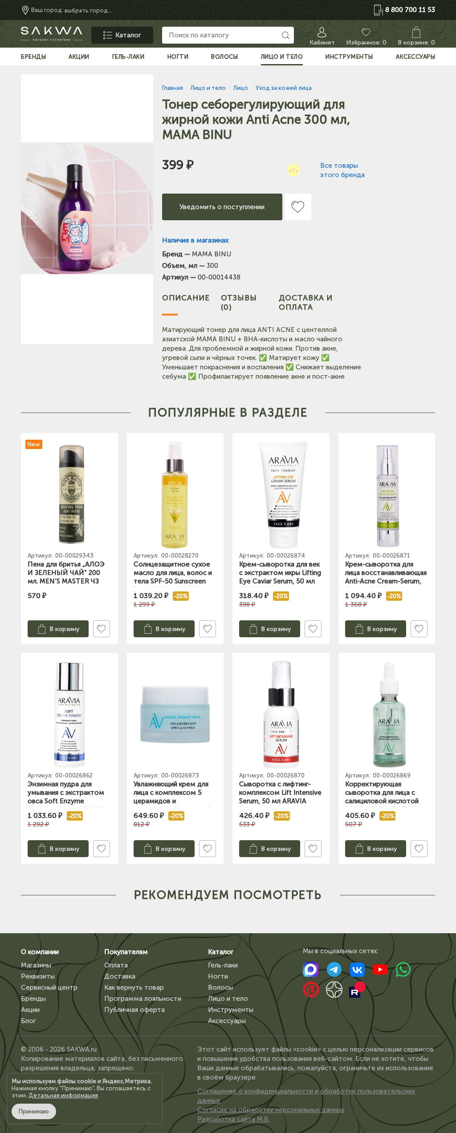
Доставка (119, 976)
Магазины (36, 965)
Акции (30, 1010)
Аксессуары (227, 1021)
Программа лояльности (142, 999)
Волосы (220, 987)
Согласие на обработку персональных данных (270, 1110)
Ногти (218, 976)
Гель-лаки (223, 965)
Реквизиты (38, 976)
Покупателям (126, 952)
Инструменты (230, 1010)
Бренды (33, 999)
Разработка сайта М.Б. (233, 1119)
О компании (40, 952)
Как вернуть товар (134, 987)
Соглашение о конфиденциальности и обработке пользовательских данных (306, 1096)
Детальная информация (63, 1095)
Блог (28, 1021)
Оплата (116, 965)
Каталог (221, 952)
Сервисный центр (49, 987)
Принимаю (34, 1111)
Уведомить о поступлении (222, 207)
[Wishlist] (298, 207)
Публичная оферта (134, 1010)
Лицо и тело (228, 999)
